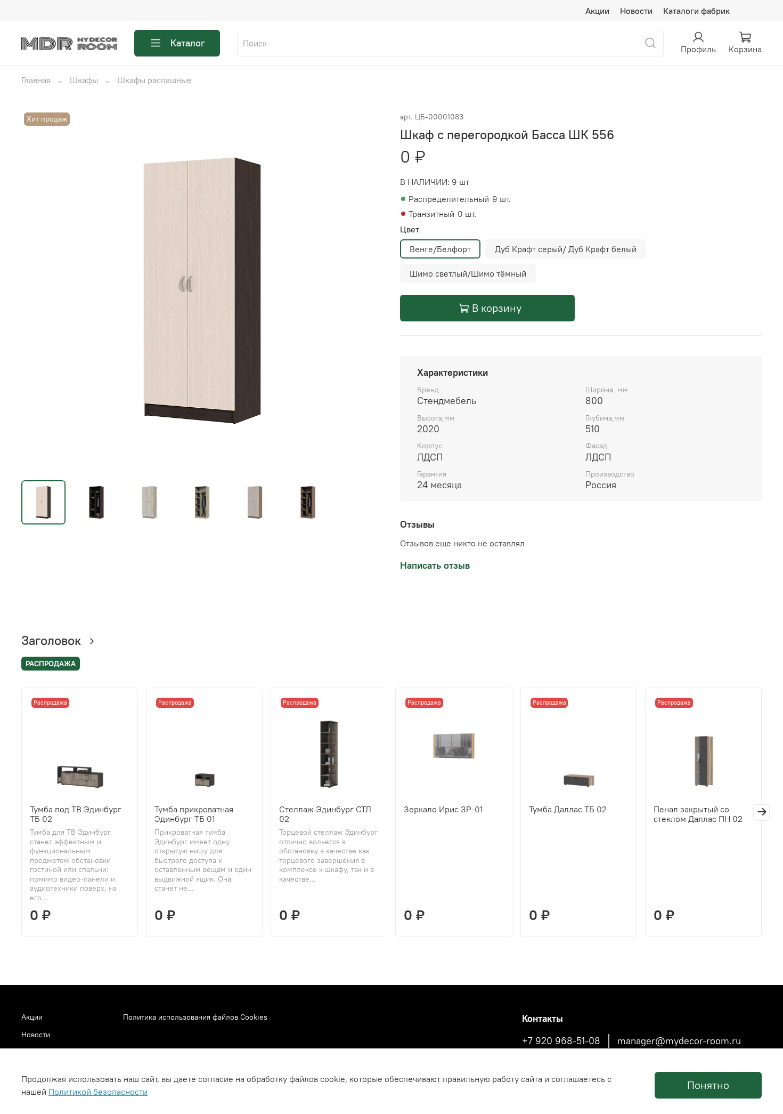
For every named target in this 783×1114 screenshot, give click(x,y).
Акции (597, 10)
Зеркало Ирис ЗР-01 (443, 809)
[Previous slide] (38, 290)
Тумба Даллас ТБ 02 (568, 809)
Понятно (708, 1085)
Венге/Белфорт (440, 249)
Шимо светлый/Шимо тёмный (468, 273)
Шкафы (84, 80)
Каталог (187, 43)
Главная (36, 80)
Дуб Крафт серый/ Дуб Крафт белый (566, 249)
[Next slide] (366, 290)
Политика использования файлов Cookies (195, 1017)
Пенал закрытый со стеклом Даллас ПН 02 (698, 814)
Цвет (409, 229)
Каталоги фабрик (696, 10)
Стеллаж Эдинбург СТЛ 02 (325, 814)
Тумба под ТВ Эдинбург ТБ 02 (75, 814)
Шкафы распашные (154, 80)
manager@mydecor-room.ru (679, 1041)
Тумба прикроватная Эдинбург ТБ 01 (193, 814)
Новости (636, 10)
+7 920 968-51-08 (561, 1041)
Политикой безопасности (98, 1091)
